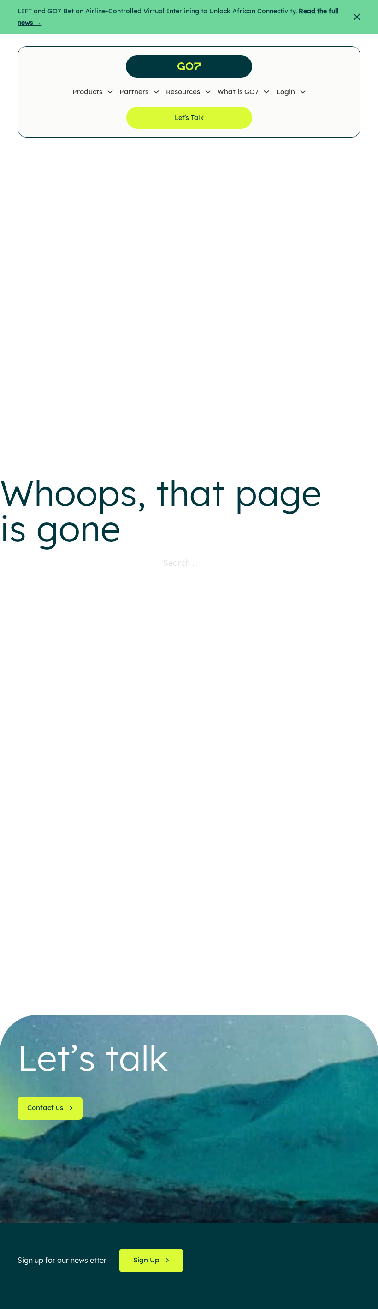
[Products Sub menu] (110, 92)
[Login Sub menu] (303, 92)
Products (87, 91)
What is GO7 (238, 91)
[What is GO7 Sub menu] (266, 92)
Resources (183, 91)
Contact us (45, 1107)
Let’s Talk (189, 118)
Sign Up (146, 1259)
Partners (133, 91)
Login (285, 91)
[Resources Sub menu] (208, 92)
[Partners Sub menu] (156, 92)
